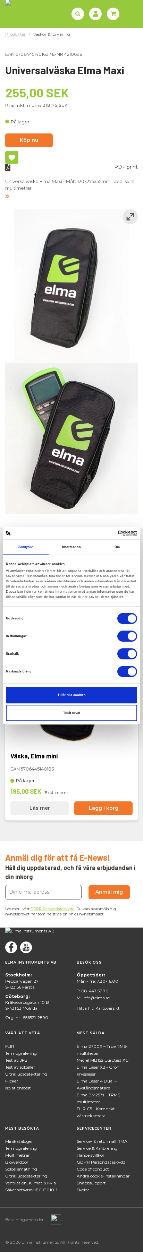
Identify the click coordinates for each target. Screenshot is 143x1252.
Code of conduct (93, 1169)
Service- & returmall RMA (102, 1141)
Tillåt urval (71, 713)
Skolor (83, 1189)
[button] (71, 194)
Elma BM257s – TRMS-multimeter (99, 1098)
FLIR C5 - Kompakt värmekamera (96, 1112)
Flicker (11, 1081)
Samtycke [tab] (25, 547)
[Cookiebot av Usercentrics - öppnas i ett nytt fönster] (106, 533)
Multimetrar (17, 1155)
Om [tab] (117, 547)
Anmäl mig (109, 892)
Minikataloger (19, 1141)
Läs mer (40, 808)
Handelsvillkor (90, 1155)
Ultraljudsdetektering (26, 1074)
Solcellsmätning (21, 1169)
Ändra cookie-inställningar (103, 1176)
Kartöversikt (107, 1008)
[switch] (127, 636)
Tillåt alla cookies (71, 695)
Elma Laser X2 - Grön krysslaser (98, 1070)
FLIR (9, 1046)
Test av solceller (20, 1067)
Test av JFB (16, 1060)
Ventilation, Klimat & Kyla (30, 1182)
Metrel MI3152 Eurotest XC (102, 1060)
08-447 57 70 (95, 990)
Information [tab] (71, 547)
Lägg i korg (103, 808)
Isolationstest (18, 1087)
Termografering (21, 1053)
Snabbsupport (91, 1182)
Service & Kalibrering (97, 1148)
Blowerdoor (16, 1162)
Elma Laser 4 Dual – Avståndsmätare (97, 1084)
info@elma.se (96, 997)
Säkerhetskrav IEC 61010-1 (31, 1189)
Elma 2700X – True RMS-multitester (102, 1050)
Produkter (15, 34)
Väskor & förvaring (51, 34)
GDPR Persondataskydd (53, 908)
